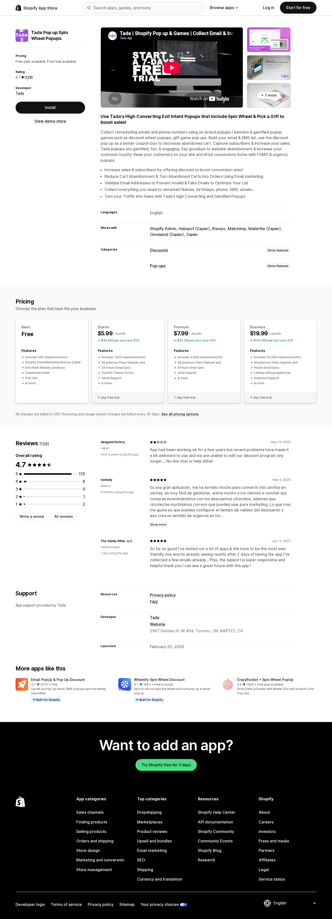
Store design (88, 850)
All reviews (63, 516)
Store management (94, 869)
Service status (272, 879)
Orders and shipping (95, 841)
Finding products (91, 822)
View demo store (50, 121)
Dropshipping (149, 812)
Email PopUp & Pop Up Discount (58, 680)
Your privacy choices (159, 904)
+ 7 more (269, 95)
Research (206, 859)
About (264, 812)
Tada (20, 93)
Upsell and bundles (154, 841)
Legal (264, 869)
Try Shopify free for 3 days (166, 764)
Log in (268, 7)
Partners (266, 850)
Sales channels (90, 812)
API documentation (215, 822)
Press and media (274, 841)
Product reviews (152, 831)
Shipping (145, 869)
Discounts (159, 250)
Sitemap (127, 904)
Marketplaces (149, 822)
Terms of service (66, 904)
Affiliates (267, 859)
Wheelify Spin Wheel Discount (159, 680)
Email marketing (152, 850)
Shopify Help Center (216, 812)
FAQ (154, 601)
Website (157, 624)
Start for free (298, 7)
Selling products (91, 831)
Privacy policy (163, 595)
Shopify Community (216, 831)
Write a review (32, 516)
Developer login (30, 904)
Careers (266, 822)
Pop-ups (158, 265)
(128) (29, 77)
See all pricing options (180, 414)
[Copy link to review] (128, 442)
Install (50, 107)
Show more (158, 524)
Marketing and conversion (100, 859)
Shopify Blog (209, 850)
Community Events (215, 841)
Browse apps (222, 7)
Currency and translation (159, 879)
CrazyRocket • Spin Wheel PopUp (265, 680)
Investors (267, 831)
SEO (141, 859)
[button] (63, 690)
